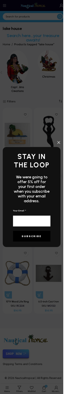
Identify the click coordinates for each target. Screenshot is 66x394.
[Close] (58, 142)
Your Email (19, 210)
